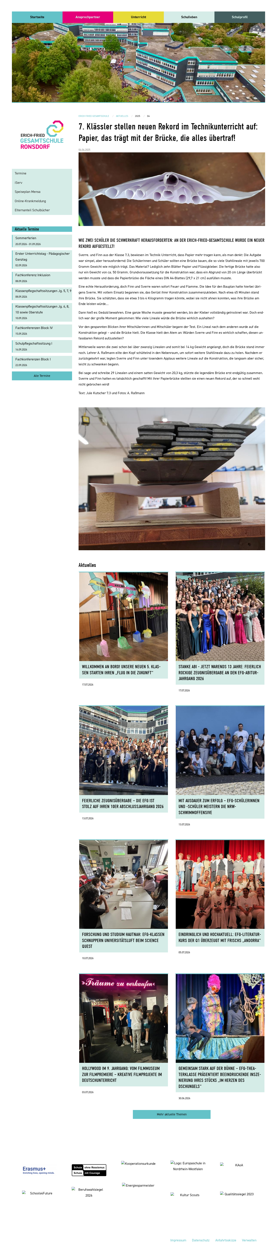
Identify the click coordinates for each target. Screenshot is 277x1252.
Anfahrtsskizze (225, 1240)
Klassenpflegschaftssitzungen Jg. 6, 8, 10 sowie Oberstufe (42, 312)
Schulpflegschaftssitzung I (33, 346)
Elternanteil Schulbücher (32, 210)
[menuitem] (37, 17)
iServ (18, 182)
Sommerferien (28, 241)
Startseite (37, 17)
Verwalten (249, 1240)
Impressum (178, 1240)
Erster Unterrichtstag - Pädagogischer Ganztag (42, 259)
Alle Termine (42, 376)
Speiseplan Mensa (27, 191)
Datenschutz (200, 1240)
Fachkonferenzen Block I (33, 362)
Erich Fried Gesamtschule (94, 116)
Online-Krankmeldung (30, 201)
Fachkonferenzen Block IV (34, 331)
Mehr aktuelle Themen (172, 1114)
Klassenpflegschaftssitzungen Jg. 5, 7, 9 (43, 294)
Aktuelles (122, 116)
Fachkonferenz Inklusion (32, 278)
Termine (20, 173)
